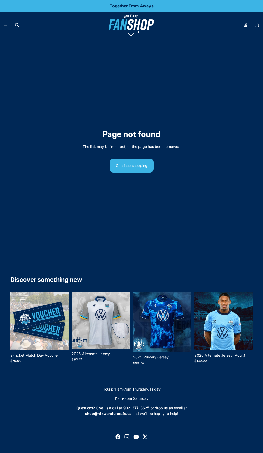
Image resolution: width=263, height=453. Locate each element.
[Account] (245, 25)
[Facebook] (118, 437)
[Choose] (122, 341)
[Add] (60, 342)
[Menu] (6, 25)
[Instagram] (127, 437)
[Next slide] (247, 321)
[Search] (17, 25)
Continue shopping (131, 165)
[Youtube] (136, 437)
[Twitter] (145, 437)
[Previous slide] (200, 321)
